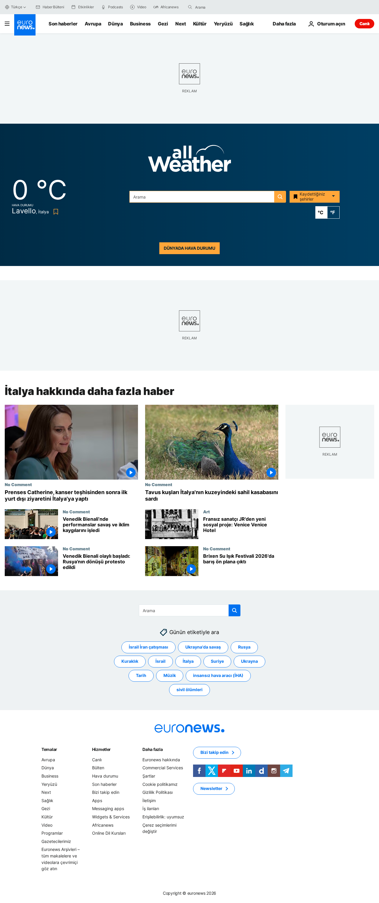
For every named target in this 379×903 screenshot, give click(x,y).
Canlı (364, 23)
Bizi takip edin (105, 792)
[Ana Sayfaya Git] (25, 25)
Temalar (49, 749)
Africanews (102, 825)
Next (180, 24)
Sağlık (247, 24)
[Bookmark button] (54, 212)
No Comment (18, 484)
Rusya (244, 646)
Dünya (115, 24)
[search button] (190, 7)
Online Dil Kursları (109, 833)
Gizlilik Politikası (157, 792)
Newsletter (211, 788)
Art (206, 511)
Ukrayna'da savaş (203, 646)
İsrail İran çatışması (148, 646)
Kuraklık (129, 661)
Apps (97, 800)
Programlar (52, 833)
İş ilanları (150, 808)
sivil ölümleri (189, 689)
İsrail (160, 661)
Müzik (169, 675)
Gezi (163, 24)
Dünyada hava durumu (189, 248)
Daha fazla (152, 749)
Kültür (200, 24)
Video (46, 825)
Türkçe (16, 7)
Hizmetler (101, 749)
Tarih (141, 675)
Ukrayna (249, 661)
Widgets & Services (111, 816)
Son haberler (63, 24)
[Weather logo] (189, 160)
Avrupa (93, 24)
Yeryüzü (223, 24)
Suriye (217, 661)
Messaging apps (108, 808)
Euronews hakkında (161, 759)
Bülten (98, 767)
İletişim (149, 800)
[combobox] (220, 7)
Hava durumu (105, 775)
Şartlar (148, 775)
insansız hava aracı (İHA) (218, 675)
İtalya (188, 661)
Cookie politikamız (160, 784)
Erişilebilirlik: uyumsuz (163, 816)
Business (140, 24)
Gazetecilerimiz (56, 841)
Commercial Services (162, 767)
